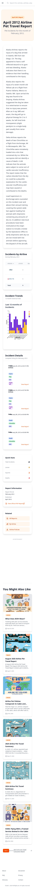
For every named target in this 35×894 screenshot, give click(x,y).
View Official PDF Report (15, 503)
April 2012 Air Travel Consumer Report (20, 850)
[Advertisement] (17, 559)
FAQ (3, 875)
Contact (20, 880)
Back (6, 850)
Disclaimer (21, 871)
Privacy (20, 875)
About (4, 871)
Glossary (5, 880)
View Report (25, 384)
